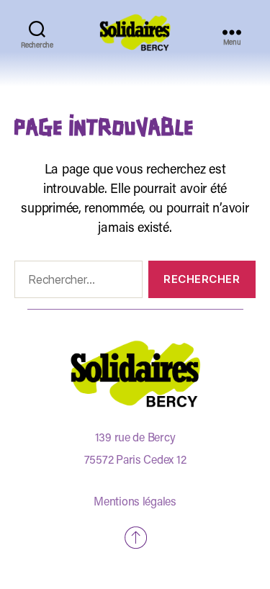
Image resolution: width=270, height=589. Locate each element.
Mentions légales (135, 502)
